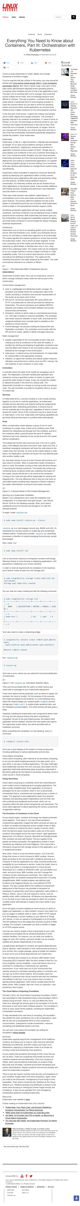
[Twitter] (31, 1176)
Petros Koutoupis (32, 54)
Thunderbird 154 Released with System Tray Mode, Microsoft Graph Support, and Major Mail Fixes (75, 80)
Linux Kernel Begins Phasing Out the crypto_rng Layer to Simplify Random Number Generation (74, 225)
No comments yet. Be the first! (16, 1146)
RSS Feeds (25, 1190)
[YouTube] (22, 1176)
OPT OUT (51, 1187)
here (28, 1099)
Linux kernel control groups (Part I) (27, 83)
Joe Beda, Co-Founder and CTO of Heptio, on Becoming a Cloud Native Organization (29, 1116)
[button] (9, 63)
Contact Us (11, 1195)
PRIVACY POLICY (11, 1187)
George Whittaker (73, 96)
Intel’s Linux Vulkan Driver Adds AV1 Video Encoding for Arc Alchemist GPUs (74, 169)
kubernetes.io (8, 271)
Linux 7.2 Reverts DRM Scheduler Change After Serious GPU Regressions (75, 142)
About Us (25, 1193)
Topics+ (5, 17)
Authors (10, 1193)
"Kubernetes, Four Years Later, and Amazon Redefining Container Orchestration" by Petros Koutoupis (28, 1108)
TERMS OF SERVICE (27, 1187)
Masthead (10, 1190)
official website (19, 1032)
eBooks (22, 17)
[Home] (10, 6)
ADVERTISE (41, 1187)
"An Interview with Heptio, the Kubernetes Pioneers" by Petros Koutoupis (31, 1122)
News (14, 17)
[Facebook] (26, 1176)
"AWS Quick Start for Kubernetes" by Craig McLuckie (27, 1112)
